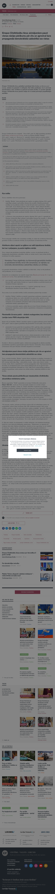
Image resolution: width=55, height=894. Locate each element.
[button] (27, 455)
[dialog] (27, 447)
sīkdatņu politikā (38, 445)
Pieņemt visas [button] (27, 450)
